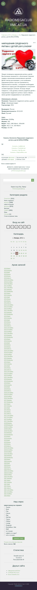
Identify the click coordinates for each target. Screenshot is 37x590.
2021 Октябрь (8, 492)
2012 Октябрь (8, 306)
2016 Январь (8, 379)
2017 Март (7, 404)
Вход (23, 171)
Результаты (8, 542)
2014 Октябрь (8, 352)
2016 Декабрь (8, 398)
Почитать (7, 198)
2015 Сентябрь (8, 371)
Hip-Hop (8, 517)
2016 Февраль (8, 381)
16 (11, 253)
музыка (6, 202)
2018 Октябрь (8, 427)
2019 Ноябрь (8, 451)
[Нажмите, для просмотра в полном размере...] (18, 70)
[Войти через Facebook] (16, 227)
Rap (7, 515)
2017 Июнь (7, 409)
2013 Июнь (7, 322)
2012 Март (7, 293)
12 (19, 250)
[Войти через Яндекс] (20, 227)
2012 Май (7, 297)
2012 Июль (7, 301)
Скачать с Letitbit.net (18, 146)
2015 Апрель (8, 364)
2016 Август (7, 390)
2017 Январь (8, 400)
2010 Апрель (8, 270)
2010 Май (7, 272)
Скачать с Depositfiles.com (18, 152)
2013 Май (7, 320)
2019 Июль (7, 444)
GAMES (6, 210)
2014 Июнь (7, 345)
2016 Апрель (8, 385)
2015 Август (7, 369)
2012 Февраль (8, 291)
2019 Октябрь (8, 450)
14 (23, 250)
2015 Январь (8, 358)
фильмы (11, 157)
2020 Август (7, 469)
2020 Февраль (8, 457)
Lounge (8, 523)
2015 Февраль (8, 360)
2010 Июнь (7, 274)
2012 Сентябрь (8, 305)
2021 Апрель (8, 482)
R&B (7, 529)
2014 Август (7, 348)
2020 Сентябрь (8, 471)
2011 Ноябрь (8, 285)
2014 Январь (8, 335)
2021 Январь (8, 478)
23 (11, 256)
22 (25, 253)
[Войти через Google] (25, 227)
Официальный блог (14, 571)
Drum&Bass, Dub (11, 527)
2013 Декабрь (8, 333)
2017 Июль (7, 411)
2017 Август (7, 413)
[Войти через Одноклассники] (29, 227)
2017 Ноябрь (8, 419)
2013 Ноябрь (8, 331)
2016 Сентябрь (8, 392)
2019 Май (7, 440)
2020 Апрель (8, 461)
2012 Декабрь (8, 310)
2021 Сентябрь (8, 490)
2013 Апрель (8, 318)
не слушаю (9, 531)
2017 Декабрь (8, 421)
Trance (8, 519)
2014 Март (7, 339)
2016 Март (7, 383)
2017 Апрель (8, 406)
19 (19, 253)
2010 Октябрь (8, 282)
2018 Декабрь (8, 431)
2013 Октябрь (8, 329)
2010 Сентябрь (8, 280)
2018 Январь (8, 423)
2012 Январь (8, 289)
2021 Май (7, 484)
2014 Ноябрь (8, 354)
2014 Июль (7, 347)
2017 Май (7, 408)
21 (23, 253)
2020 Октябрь (8, 473)
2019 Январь (8, 432)
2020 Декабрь (8, 476)
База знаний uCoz (13, 574)
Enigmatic (9, 525)
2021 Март (7, 480)
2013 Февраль (8, 314)
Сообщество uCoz (13, 572)
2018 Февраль (8, 425)
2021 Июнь (7, 486)
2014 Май (7, 343)
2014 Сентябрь (8, 350)
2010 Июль (7, 276)
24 (14, 256)
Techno (8, 507)
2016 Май (7, 387)
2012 (9, 35)
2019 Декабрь (8, 453)
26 (19, 256)
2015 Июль (7, 368)
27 (21, 256)
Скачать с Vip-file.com (18, 150)
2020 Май (7, 463)
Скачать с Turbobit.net (18, 148)
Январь (14, 35)
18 (19, 35)
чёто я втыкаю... (11, 535)
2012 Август (7, 303)
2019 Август (7, 446)
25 (16, 256)
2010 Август (7, 278)
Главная (4, 35)
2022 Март (7, 495)
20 (21, 253)
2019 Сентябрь (8, 448)
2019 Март (7, 436)
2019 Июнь (7, 442)
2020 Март (7, 459)
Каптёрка (11, 159)
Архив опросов (17, 542)
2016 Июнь (7, 389)
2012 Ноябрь (8, 308)
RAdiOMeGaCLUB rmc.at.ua (18, 22)
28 (23, 256)
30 (11, 258)
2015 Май (7, 366)
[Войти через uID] (8, 227)
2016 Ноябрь (8, 396)
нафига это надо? (11, 533)
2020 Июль (7, 467)
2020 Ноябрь (8, 474)
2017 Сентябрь (8, 415)
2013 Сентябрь (8, 327)
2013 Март (7, 316)
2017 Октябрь (8, 417)
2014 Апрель (8, 341)
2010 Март (7, 268)
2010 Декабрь (8, 284)
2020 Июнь (7, 465)
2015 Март (7, 362)
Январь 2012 (18, 238)
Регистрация (16, 171)
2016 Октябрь (8, 394)
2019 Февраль (8, 434)
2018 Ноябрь (8, 429)
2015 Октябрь (8, 373)
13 (21, 250)
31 (14, 258)
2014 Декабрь (8, 356)
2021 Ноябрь (8, 493)
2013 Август (7, 326)
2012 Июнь (7, 299)
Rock (7, 509)
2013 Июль (7, 324)
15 (25, 250)
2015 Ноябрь (8, 375)
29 (25, 256)
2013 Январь (8, 312)
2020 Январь (8, 455)
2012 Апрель (8, 295)
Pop (7, 511)
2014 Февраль (8, 337)
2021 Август (7, 488)
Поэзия (6, 214)
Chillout (8, 521)
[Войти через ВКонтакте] (12, 227)
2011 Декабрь (8, 287)
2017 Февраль (8, 402)
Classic (8, 513)
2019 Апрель (8, 438)
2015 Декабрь (8, 377)
